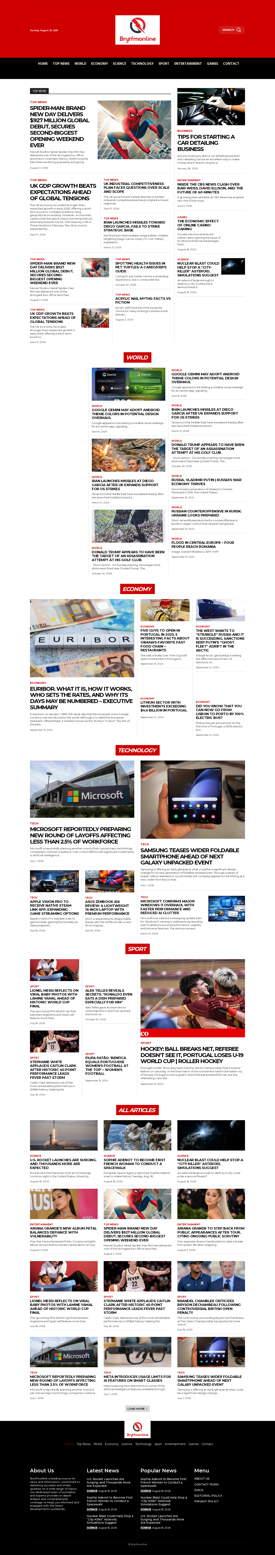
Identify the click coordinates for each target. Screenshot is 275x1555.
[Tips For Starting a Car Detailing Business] (211, 106)
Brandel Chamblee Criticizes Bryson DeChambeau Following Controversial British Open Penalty (209, 1307)
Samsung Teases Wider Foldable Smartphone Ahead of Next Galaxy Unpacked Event (190, 856)
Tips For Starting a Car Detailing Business (206, 143)
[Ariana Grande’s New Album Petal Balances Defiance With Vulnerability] (64, 1204)
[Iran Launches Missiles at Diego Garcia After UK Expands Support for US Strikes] (128, 455)
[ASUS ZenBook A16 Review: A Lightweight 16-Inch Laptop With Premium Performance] (109, 881)
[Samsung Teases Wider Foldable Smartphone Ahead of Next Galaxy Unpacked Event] (193, 800)
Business (185, 131)
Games (182, 217)
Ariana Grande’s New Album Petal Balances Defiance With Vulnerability (63, 1232)
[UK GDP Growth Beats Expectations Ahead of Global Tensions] (95, 318)
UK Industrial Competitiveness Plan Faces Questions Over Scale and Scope (137, 188)
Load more (136, 1408)
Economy (38, 683)
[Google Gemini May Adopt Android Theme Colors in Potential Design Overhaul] (128, 384)
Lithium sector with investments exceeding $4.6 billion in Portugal (164, 706)
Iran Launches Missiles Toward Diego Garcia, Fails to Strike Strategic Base (134, 226)
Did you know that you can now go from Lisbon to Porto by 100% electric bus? (220, 712)
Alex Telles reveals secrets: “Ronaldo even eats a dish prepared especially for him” (108, 996)
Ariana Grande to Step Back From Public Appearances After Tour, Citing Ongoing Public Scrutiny (211, 1232)
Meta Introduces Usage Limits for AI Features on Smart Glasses (137, 1379)
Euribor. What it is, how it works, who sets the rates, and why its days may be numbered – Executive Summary (81, 698)
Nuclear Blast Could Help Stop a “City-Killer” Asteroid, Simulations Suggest (198, 269)
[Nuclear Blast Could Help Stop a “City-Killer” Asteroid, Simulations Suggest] (233, 266)
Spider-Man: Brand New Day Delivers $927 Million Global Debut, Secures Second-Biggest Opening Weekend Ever (59, 127)
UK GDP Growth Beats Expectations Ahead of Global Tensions (63, 192)
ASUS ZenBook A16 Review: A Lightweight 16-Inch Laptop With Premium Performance (107, 908)
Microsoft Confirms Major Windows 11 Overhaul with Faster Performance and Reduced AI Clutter (167, 907)
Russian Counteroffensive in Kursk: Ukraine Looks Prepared (206, 513)
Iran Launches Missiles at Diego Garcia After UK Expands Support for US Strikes (125, 485)
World (97, 406)
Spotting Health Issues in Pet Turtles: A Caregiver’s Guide (140, 267)
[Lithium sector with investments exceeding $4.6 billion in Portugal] (165, 682)
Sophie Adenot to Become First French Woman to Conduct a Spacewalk (134, 1164)
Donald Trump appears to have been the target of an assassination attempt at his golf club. (128, 556)
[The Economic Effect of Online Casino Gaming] (233, 221)
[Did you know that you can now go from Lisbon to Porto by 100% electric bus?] (220, 685)
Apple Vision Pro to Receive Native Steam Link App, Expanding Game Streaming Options (54, 908)
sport (34, 986)
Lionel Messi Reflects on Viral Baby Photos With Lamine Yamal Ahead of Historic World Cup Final (54, 998)
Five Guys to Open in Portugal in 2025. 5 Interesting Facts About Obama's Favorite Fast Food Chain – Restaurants (165, 640)
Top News (38, 102)
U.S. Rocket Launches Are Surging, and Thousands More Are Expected (63, 1164)
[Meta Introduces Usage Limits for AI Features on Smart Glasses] (137, 1352)
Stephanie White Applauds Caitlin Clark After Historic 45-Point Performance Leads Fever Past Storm (53, 1070)
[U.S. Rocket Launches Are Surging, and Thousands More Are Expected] (64, 1135)
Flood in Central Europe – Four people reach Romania (203, 545)
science (183, 259)
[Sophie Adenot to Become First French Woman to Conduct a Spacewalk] (137, 1135)
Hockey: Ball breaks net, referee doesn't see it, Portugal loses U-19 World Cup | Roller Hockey (192, 1055)
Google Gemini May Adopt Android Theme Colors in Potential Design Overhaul (126, 414)
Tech (34, 823)
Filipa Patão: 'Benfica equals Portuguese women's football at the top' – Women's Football (106, 1066)
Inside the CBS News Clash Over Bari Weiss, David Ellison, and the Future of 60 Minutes (210, 188)
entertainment (189, 180)
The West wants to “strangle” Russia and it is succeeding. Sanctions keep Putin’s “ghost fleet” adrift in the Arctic (220, 640)
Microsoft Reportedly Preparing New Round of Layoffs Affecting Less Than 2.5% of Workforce (80, 835)
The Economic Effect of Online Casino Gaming (198, 225)
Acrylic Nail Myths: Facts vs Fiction (143, 301)
